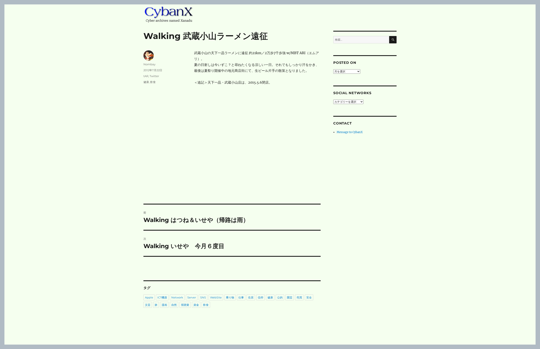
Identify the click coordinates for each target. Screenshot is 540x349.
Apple (149, 297)
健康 (146, 82)
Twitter (154, 76)
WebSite (216, 297)
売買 (299, 297)
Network (177, 297)
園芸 (289, 297)
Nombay (149, 64)
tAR (145, 76)
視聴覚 (185, 304)
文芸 (147, 304)
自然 (174, 304)
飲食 (153, 82)
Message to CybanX (350, 132)
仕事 (241, 297)
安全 (309, 297)
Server (191, 297)
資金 (196, 304)
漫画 (164, 304)
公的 (280, 297)
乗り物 (230, 297)
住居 (251, 297)
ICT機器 (162, 297)
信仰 (260, 297)
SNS (203, 297)
